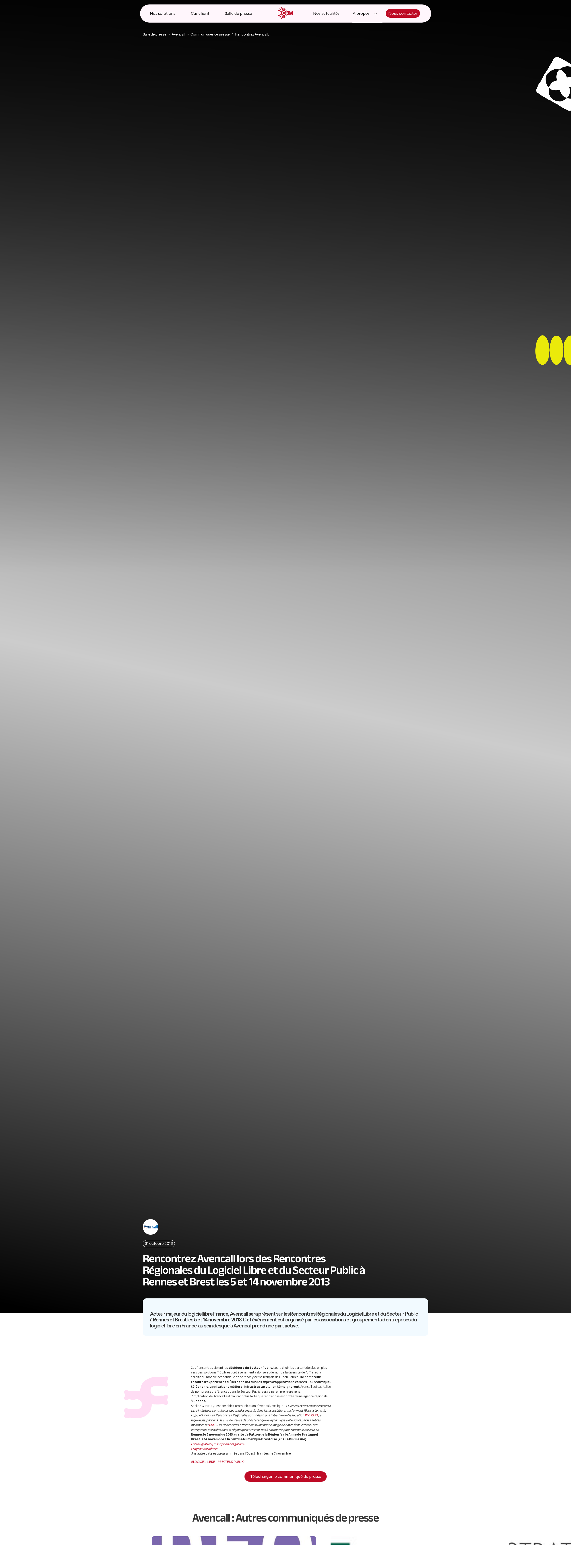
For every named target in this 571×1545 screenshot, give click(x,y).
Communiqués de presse (210, 34)
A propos (361, 13)
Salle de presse (238, 13)
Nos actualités (326, 13)
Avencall (178, 34)
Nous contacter (402, 13)
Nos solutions (162, 13)
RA (311, 1415)
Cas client (200, 13)
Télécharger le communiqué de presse (285, 1476)
